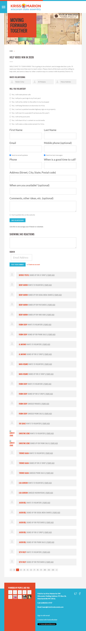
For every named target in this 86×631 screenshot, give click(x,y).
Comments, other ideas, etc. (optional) (31, 198)
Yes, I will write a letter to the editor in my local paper (31, 102)
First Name (16, 129)
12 (53, 570)
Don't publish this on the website (24, 215)
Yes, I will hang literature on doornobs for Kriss (29, 106)
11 (49, 570)
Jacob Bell (22, 502)
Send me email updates (20, 155)
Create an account (34, 264)
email (48, 615)
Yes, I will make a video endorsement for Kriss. (28, 124)
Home (11, 51)
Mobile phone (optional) (58, 142)
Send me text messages (55, 155)
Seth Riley (22, 552)
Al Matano (42, 82)
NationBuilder (52, 620)
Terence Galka (24, 453)
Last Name (50, 129)
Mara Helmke (66, 82)
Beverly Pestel (24, 275)
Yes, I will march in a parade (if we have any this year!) (31, 113)
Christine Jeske (24, 433)
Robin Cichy (19, 82)
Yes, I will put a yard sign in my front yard (26, 98)
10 (45, 570)
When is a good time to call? (60, 159)
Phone (13, 159)
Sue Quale (22, 423)
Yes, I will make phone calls (22, 94)
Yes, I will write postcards (21, 117)
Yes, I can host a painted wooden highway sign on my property (34, 109)
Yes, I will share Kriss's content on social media (29, 120)
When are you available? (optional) (29, 185)
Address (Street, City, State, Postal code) (33, 172)
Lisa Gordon (23, 483)
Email (13, 142)
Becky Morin (23, 285)
